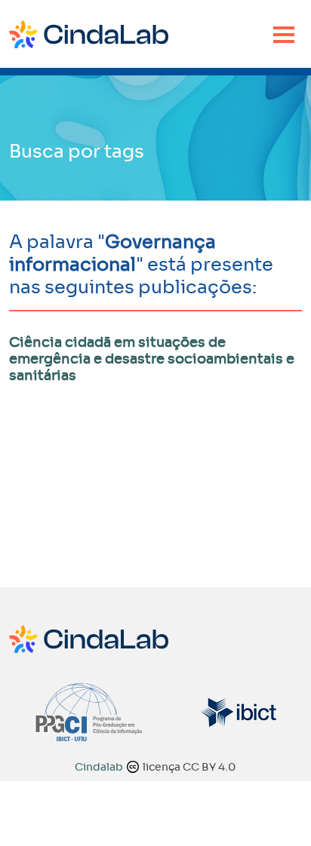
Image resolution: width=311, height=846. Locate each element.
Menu (283, 34)
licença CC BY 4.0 (189, 767)
